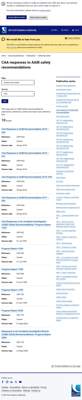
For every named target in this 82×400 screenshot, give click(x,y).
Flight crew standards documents (68, 185)
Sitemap (26, 390)
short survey (11, 47)
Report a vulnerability (30, 387)
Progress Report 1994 (12, 248)
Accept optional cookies (16, 17)
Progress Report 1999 (12, 290)
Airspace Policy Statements (66, 86)
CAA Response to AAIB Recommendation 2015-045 (27, 177)
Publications (30, 55)
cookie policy (44, 10)
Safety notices (61, 297)
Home (4, 55)
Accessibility (15, 387)
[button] (72, 38)
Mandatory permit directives (66, 204)
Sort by (5, 89)
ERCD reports (61, 178)
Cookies (5, 387)
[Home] (4, 30)
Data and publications (16, 55)
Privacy (44, 387)
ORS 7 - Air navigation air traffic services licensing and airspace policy (67, 260)
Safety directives (62, 293)
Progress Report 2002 (12, 310)
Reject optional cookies (38, 17)
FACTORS (59, 181)
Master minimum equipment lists (68, 207)
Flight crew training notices (65, 189)
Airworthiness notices (63, 89)
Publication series (44, 55)
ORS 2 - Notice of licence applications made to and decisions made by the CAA (65, 224)
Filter (4, 78)
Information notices (63, 193)
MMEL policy (60, 211)
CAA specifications (62, 116)
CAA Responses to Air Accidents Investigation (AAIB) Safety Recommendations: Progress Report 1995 (26, 224)
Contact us (35, 390)
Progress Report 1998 (12, 269)
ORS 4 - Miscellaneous (64, 243)
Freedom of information (12, 390)
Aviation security (62, 106)
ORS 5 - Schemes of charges (66, 247)
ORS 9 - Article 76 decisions (66, 273)
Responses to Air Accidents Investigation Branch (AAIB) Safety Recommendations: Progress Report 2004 (26, 334)
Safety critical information (65, 289)
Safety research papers (64, 301)
